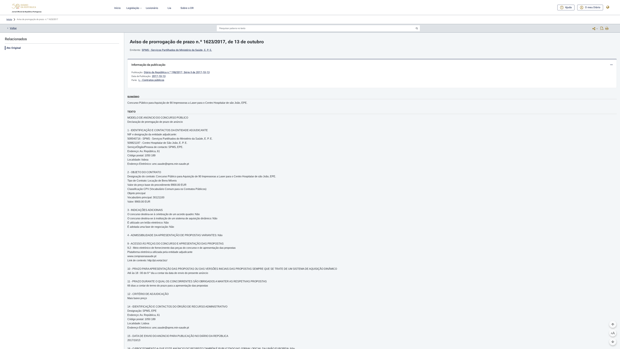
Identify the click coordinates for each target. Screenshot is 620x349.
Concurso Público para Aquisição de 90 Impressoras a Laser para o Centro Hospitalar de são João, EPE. (187, 102)
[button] (24, 6)
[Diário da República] (24, 7)
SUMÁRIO (133, 96)
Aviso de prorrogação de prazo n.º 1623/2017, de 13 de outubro (197, 41)
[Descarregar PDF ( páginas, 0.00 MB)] (602, 28)
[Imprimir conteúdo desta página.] (607, 28)
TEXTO (131, 111)
